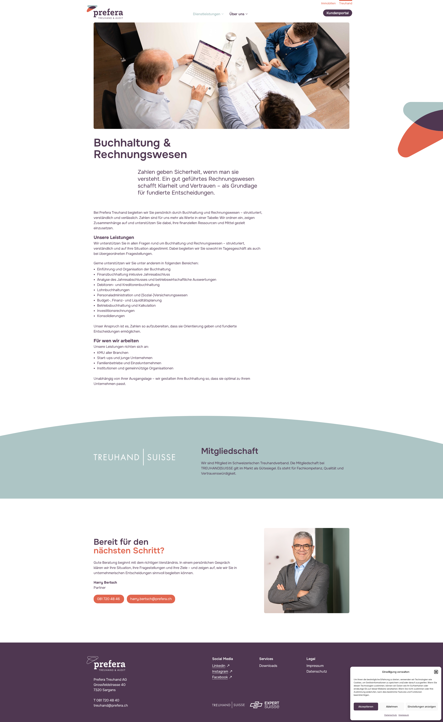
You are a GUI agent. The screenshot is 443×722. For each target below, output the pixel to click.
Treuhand (345, 3)
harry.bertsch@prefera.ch (151, 599)
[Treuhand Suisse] (228, 704)
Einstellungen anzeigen (422, 706)
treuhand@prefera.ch (111, 705)
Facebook (220, 677)
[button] (436, 672)
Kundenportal (338, 13)
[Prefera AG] (105, 12)
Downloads (268, 666)
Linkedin (218, 666)
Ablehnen (392, 706)
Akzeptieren (365, 706)
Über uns (236, 14)
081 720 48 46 (109, 599)
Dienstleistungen (206, 14)
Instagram (220, 671)
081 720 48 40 (107, 700)
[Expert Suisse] (264, 704)
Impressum (404, 715)
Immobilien (328, 3)
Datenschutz (390, 715)
